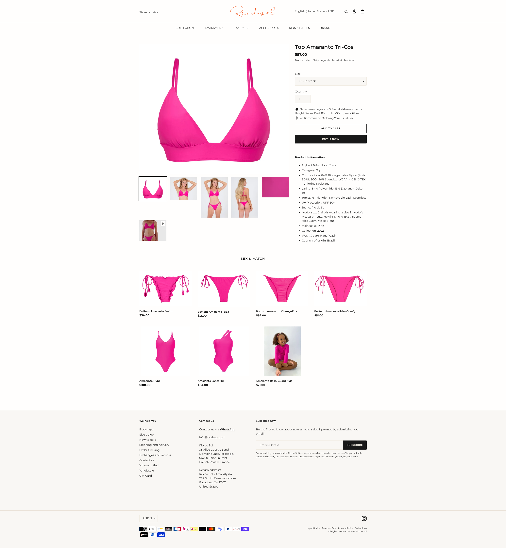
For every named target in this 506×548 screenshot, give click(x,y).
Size (297, 73)
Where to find (149, 465)
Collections (361, 528)
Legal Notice (313, 528)
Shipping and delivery (154, 445)
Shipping (319, 60)
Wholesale (146, 470)
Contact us (146, 460)
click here (352, 456)
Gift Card (145, 475)
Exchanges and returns (155, 455)
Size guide (146, 434)
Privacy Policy (346, 528)
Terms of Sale (329, 528)
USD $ (147, 518)
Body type (146, 429)
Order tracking (149, 450)
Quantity (301, 91)
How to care (147, 439)
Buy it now (330, 139)
